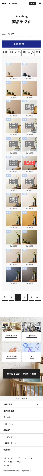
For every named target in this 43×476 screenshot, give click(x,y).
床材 (24, 52)
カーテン (18, 52)
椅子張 (38, 52)
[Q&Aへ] (31, 352)
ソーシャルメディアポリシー (13, 462)
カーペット (31, 52)
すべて (5, 52)
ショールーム (8, 424)
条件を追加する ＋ (21, 44)
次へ (38, 297)
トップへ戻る (21, 398)
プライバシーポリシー (26, 458)
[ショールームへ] (31, 332)
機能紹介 (7, 430)
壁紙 (11, 52)
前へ (5, 297)
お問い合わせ (8, 458)
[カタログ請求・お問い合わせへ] (21, 374)
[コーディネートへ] (11, 332)
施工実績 (7, 417)
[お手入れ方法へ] (11, 352)
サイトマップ (8, 465)
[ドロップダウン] (32, 4)
